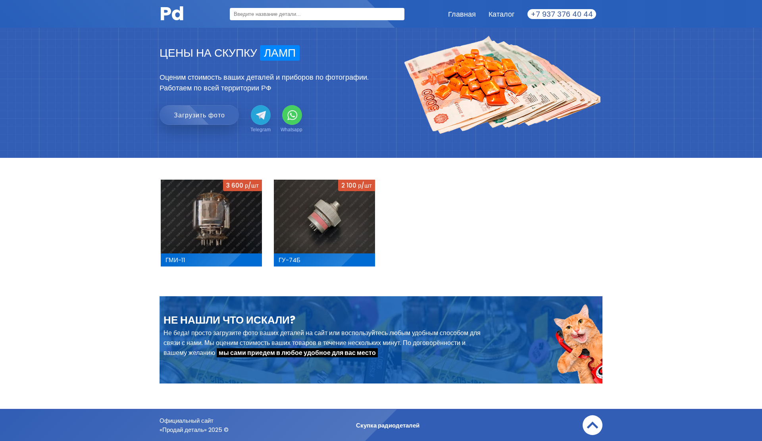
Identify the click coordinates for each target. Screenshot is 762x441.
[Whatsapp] (292, 115)
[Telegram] (261, 115)
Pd (172, 13)
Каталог (502, 14)
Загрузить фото (199, 115)
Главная (462, 14)
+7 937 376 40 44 (562, 14)
